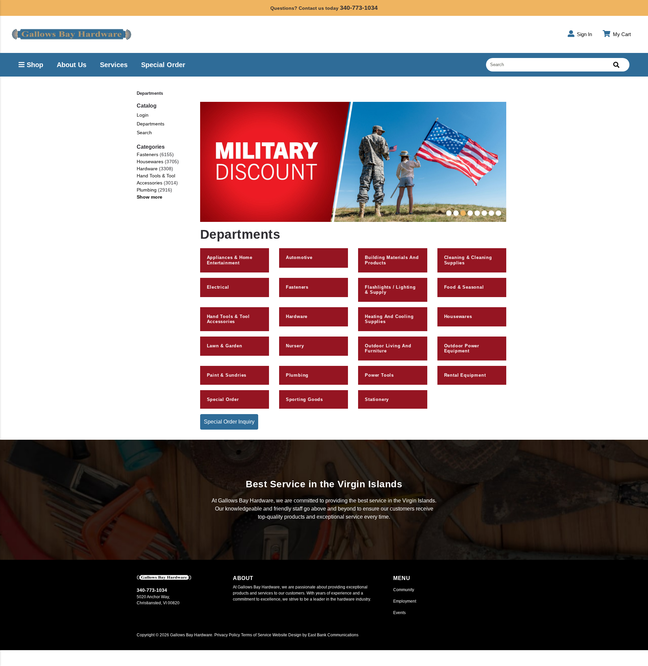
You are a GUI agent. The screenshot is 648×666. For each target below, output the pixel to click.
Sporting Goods (304, 399)
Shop (34, 64)
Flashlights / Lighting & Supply (390, 290)
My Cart (621, 34)
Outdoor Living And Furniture (388, 348)
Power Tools (379, 375)
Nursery (295, 345)
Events (399, 612)
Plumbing (147, 190)
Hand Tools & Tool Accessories (156, 179)
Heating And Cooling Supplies (389, 319)
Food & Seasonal (464, 287)
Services (114, 64)
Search (144, 132)
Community (403, 589)
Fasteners (147, 154)
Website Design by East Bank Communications (315, 635)
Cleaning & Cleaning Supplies (468, 260)
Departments (150, 123)
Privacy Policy (227, 635)
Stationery (377, 399)
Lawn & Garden (224, 345)
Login (142, 115)
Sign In (583, 34)
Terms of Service (256, 635)
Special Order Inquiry (229, 422)
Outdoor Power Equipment (461, 348)
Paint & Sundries (227, 375)
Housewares (150, 161)
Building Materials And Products (392, 260)
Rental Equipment (465, 375)
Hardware (147, 168)
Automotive (299, 257)
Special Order (163, 64)
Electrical (218, 287)
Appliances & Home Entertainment (230, 260)
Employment (404, 601)
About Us (71, 64)
